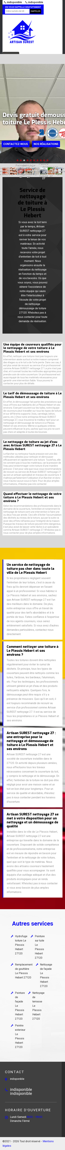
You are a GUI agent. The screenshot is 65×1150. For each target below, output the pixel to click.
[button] (17, 160)
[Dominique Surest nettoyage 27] (21, 32)
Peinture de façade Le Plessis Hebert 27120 (20, 1005)
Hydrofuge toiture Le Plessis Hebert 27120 (21, 945)
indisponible (14, 2)
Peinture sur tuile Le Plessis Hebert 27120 (40, 947)
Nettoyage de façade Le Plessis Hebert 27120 (46, 975)
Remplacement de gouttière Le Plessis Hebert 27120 (23, 971)
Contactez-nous (15, 144)
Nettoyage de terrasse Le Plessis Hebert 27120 (38, 1005)
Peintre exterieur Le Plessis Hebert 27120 (20, 1036)
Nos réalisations (46, 144)
